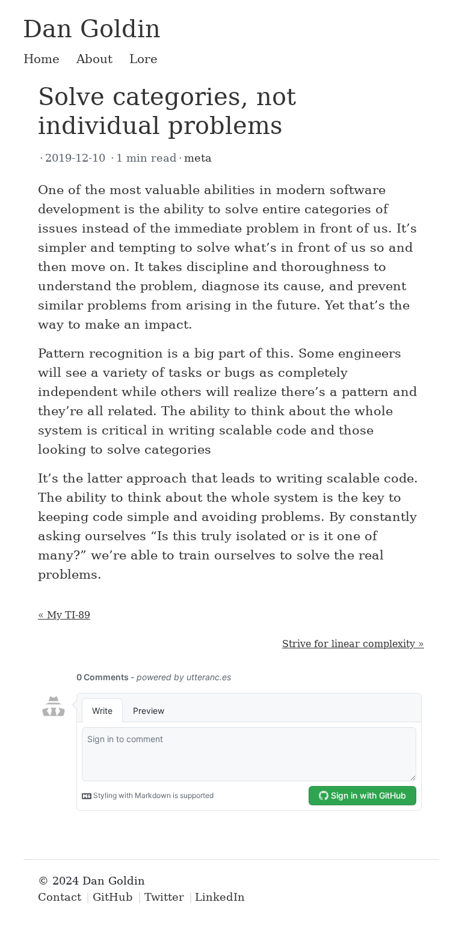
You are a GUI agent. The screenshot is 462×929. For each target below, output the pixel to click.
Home (41, 59)
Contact (59, 897)
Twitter (164, 897)
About (94, 59)
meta (198, 157)
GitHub (113, 897)
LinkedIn (220, 897)
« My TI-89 (64, 615)
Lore (143, 59)
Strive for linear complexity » (353, 644)
